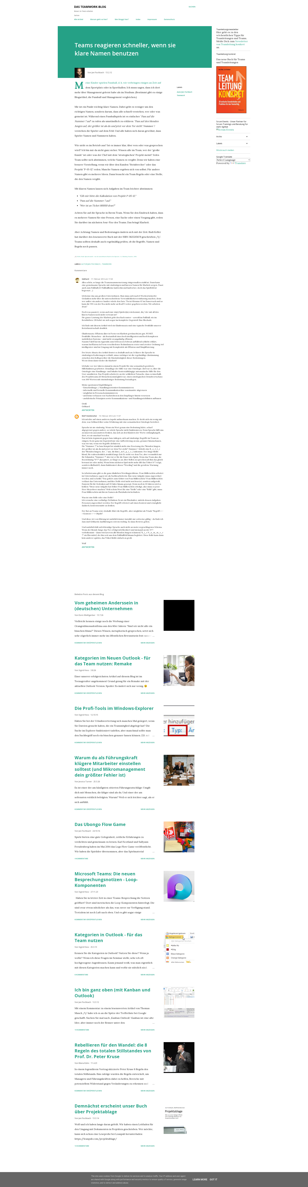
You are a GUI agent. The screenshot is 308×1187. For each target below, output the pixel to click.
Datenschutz (169, 19)
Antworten (88, 410)
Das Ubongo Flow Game (100, 824)
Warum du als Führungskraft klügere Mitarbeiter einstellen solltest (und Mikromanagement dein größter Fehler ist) (110, 766)
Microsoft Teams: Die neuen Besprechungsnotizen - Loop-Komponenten (106, 879)
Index (138, 19)
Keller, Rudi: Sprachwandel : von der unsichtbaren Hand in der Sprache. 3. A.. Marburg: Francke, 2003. (107, 256)
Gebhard (85, 279)
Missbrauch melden (225, 150)
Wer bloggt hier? (122, 19)
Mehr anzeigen (147, 643)
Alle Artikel (78, 19)
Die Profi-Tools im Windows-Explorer (114, 708)
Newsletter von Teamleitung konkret (232, 43)
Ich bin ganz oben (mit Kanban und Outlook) (112, 993)
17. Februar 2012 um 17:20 (102, 279)
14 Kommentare (82, 1030)
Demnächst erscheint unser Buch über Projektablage (111, 1109)
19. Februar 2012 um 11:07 (110, 416)
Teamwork (181, 95)
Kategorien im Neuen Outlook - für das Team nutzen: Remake (113, 661)
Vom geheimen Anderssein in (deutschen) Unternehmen (106, 606)
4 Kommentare (81, 858)
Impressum (152, 19)
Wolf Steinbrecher (89, 416)
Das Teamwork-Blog (90, 7)
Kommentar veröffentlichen (88, 643)
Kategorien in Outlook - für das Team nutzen (108, 937)
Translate (240, 163)
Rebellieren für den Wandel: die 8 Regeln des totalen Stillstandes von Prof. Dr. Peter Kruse (113, 1050)
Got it (213, 1179)
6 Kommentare (81, 974)
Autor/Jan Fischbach (184, 92)
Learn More (200, 1179)
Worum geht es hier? (99, 19)
